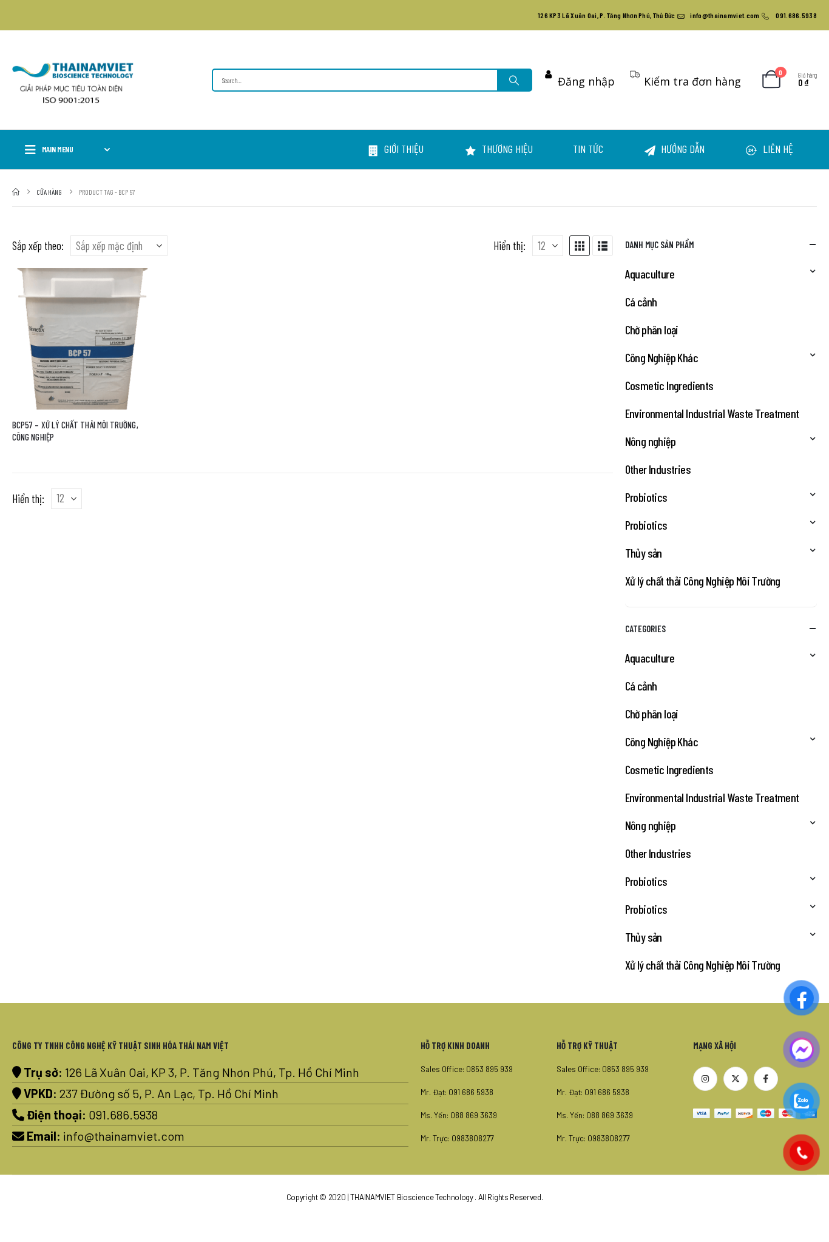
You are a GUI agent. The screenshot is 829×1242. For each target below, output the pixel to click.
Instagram (705, 1079)
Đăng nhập (586, 81)
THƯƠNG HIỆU (507, 148)
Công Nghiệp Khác (661, 357)
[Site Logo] (73, 83)
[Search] (514, 80)
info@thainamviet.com (123, 1136)
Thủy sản (643, 552)
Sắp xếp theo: (38, 245)
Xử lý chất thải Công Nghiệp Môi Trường (702, 580)
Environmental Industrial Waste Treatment (712, 413)
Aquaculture (649, 273)
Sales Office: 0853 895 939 (467, 1069)
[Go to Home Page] (15, 191)
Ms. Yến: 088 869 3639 (459, 1115)
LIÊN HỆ (778, 148)
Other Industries (658, 469)
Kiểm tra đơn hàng (692, 81)
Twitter (735, 1079)
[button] (579, 245)
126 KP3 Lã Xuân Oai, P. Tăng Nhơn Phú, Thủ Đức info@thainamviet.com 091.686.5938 (677, 15)
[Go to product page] (82, 338)
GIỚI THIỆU (404, 148)
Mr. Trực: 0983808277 (457, 1138)
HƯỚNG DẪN (683, 148)
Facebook (766, 1079)
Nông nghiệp (650, 441)
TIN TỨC (588, 148)
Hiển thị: (509, 245)
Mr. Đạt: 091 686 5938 (457, 1092)
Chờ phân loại (651, 329)
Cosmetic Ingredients (669, 385)
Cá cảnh (641, 301)
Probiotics (646, 497)
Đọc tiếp (133, 288)
